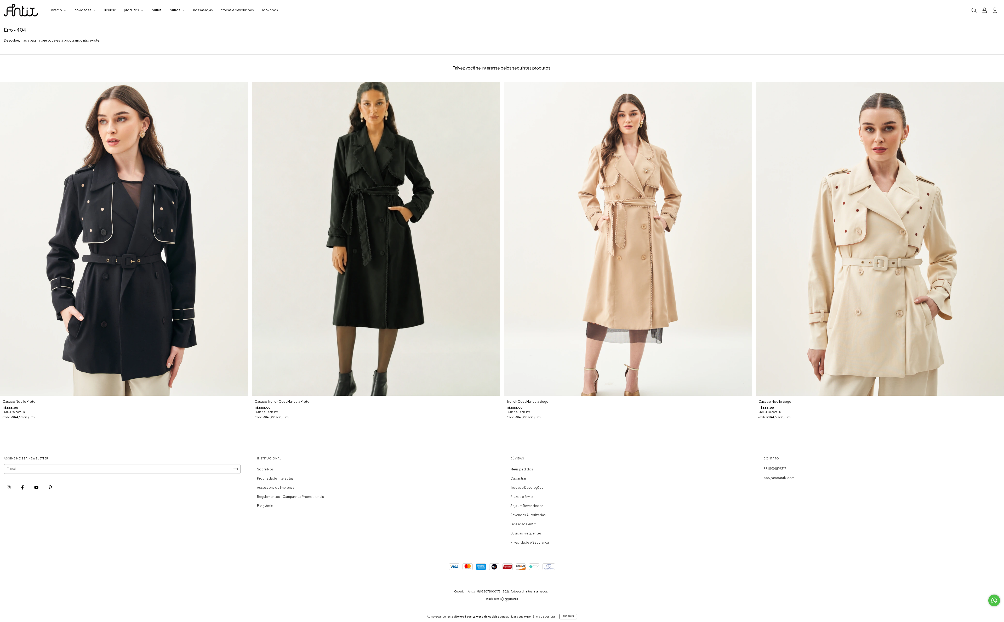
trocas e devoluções (237, 10)
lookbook (270, 10)
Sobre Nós (265, 469)
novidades (83, 10)
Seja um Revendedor (526, 506)
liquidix (110, 10)
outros (175, 10)
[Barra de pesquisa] (974, 11)
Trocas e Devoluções (526, 487)
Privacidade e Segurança (529, 542)
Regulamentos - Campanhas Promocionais (290, 497)
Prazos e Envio (521, 497)
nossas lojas (203, 10)
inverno (56, 10)
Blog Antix (265, 506)
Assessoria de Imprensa (275, 487)
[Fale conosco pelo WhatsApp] (994, 600)
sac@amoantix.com (779, 478)
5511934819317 (774, 469)
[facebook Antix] (23, 487)
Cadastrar (518, 478)
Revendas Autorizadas (528, 515)
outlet (156, 10)
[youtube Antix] (37, 487)
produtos (132, 10)
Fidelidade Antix (523, 524)
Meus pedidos (521, 469)
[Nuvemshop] (502, 601)
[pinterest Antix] (50, 487)
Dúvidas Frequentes (526, 533)
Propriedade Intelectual (275, 478)
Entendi (568, 616)
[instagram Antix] (9, 487)
